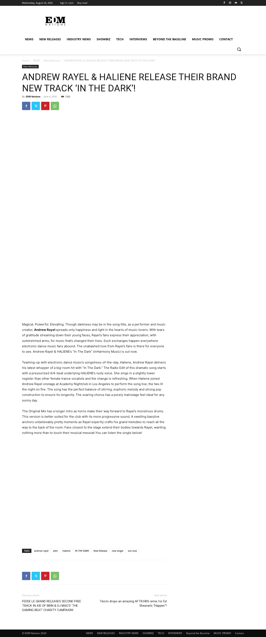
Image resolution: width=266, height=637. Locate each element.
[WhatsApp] (55, 106)
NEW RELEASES (106, 633)
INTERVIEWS (175, 633)
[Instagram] (230, 3)
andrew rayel (41, 550)
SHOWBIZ (148, 633)
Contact (239, 633)
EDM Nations (33, 96)
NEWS (36, 60)
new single (117, 550)
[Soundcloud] (235, 3)
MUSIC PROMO (222, 633)
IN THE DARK (82, 550)
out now (132, 550)
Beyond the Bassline (198, 633)
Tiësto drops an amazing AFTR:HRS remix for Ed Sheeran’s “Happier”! (133, 603)
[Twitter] (241, 3)
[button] (239, 49)
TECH (161, 633)
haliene (66, 550)
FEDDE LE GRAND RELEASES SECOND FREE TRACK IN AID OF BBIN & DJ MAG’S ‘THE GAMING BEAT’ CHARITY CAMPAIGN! (51, 605)
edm (55, 550)
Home (25, 60)
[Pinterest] (45, 106)
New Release (100, 550)
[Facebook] (224, 3)
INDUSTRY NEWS (129, 633)
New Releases (52, 60)
